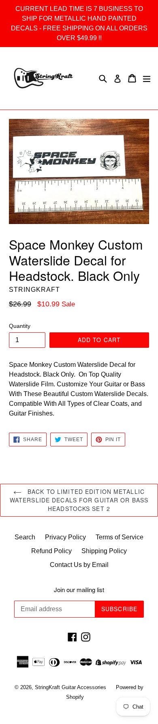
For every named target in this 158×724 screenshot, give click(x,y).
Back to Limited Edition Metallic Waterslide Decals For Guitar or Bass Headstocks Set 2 (79, 500)
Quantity (19, 326)
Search (25, 537)
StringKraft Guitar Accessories (71, 687)
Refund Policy (51, 550)
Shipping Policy (104, 550)
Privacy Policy (65, 537)
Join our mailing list (79, 589)
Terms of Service (119, 537)
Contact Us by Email (79, 564)
